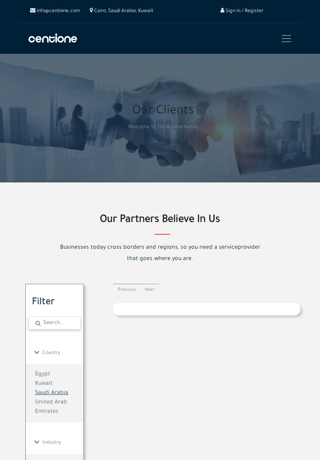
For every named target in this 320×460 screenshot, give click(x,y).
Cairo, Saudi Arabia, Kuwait (123, 11)
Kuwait (44, 384)
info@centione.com (58, 11)
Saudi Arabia (51, 393)
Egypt (42, 375)
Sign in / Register (243, 11)
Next (150, 290)
